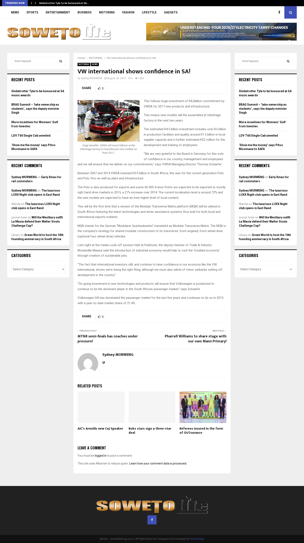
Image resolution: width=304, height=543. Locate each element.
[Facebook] (280, 12)
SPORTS (32, 12)
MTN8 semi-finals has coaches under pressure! (108, 338)
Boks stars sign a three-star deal (150, 431)
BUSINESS (85, 12)
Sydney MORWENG (91, 78)
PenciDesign (197, 538)
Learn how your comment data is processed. (158, 463)
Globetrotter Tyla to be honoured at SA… (64, 3)
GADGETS (171, 12)
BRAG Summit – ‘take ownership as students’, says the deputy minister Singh (35, 108)
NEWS (15, 12)
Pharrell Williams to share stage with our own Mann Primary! (195, 338)
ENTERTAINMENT (58, 12)
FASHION (128, 12)
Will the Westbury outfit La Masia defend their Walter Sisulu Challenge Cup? (37, 221)
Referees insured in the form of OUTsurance (201, 431)
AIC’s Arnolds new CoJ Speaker (100, 428)
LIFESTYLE (149, 12)
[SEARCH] (60, 61)
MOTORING (107, 12)
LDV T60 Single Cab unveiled (30, 135)
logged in (101, 455)
